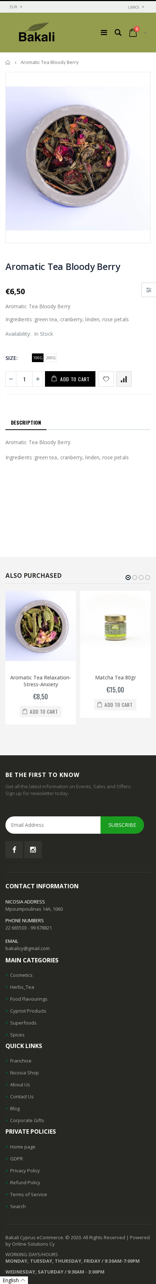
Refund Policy (25, 1182)
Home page (23, 1146)
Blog (15, 1108)
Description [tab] (26, 422)
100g (38, 357)
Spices (17, 1034)
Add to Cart (75, 379)
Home (8, 62)
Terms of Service (28, 1194)
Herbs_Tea (22, 987)
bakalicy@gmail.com (27, 948)
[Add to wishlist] (106, 379)
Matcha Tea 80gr (115, 677)
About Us (20, 1084)
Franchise (21, 1060)
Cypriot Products (28, 1011)
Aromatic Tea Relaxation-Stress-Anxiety (40, 681)
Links (133, 7)
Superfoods (23, 1022)
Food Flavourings (29, 999)
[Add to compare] (124, 379)
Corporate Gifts (27, 1120)
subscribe (122, 824)
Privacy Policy (25, 1170)
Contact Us (22, 1096)
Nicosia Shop (24, 1072)
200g (51, 357)
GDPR (16, 1158)
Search (18, 1206)
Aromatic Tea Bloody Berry (62, 266)
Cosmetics (21, 975)
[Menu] (104, 32)
